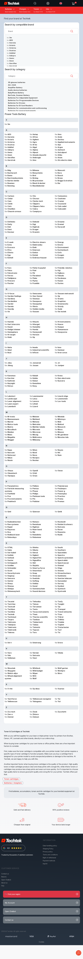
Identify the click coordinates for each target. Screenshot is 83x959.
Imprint (45, 864)
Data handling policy (50, 846)
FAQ (2, 886)
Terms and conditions (50, 855)
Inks (50, 10)
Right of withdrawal (49, 858)
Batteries (10, 10)
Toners (38, 10)
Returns (3, 877)
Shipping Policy (48, 849)
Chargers (24, 10)
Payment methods (49, 861)
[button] (60, 3)
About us (4, 883)
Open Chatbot (6, 880)
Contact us (5, 874)
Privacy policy (48, 852)
